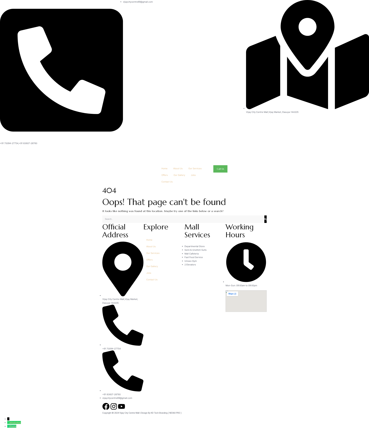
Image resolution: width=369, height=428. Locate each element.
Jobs (193, 175)
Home (164, 168)
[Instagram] (113, 406)
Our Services (195, 168)
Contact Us (167, 181)
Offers (164, 175)
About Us (178, 168)
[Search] (265, 219)
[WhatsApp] (8, 422)
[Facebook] (106, 406)
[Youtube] (121, 406)
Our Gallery (179, 175)
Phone (13, 426)
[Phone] (8, 426)
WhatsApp (15, 422)
